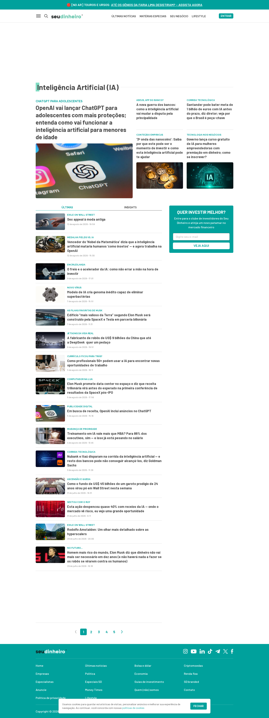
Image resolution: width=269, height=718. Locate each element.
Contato (189, 689)
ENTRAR (226, 15)
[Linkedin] (202, 651)
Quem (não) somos (146, 689)
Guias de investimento (149, 681)
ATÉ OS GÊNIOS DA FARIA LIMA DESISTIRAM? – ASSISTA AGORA (156, 5)
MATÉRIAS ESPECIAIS (153, 16)
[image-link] (50, 221)
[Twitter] (225, 651)
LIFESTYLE (199, 16)
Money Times (93, 689)
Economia (141, 673)
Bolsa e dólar (142, 665)
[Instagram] (185, 651)
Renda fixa (191, 673)
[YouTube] (194, 651)
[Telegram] (217, 651)
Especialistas (44, 681)
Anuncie (41, 689)
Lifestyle (91, 697)
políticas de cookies (133, 707)
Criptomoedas (193, 665)
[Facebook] (232, 651)
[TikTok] (210, 651)
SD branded (191, 681)
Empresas (42, 673)
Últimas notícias (96, 665)
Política (90, 673)
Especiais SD (93, 681)
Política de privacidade (51, 697)
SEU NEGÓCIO (179, 16)
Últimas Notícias (123, 16)
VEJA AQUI (201, 246)
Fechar (198, 706)
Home (39, 665)
